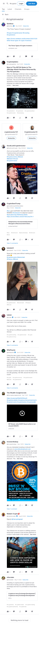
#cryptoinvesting (11, 334)
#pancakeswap (12, 214)
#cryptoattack (11, 111)
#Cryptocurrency (12, 157)
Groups (26, 9)
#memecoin (16, 213)
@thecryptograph (17, 519)
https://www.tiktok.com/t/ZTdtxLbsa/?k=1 (20, 216)
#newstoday (20, 113)
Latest (9, 9)
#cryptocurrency (11, 336)
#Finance (9, 259)
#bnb (25, 214)
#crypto (30, 334)
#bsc (8, 211)
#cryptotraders (22, 402)
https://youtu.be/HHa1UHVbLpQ (17, 398)
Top (3, 9)
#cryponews (10, 604)
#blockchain (21, 257)
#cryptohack (19, 111)
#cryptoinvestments (12, 606)
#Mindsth (10, 159)
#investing (26, 33)
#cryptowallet (31, 402)
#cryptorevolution (12, 400)
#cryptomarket (17, 379)
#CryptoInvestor (12, 160)
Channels (18, 9)
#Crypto (9, 33)
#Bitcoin (15, 259)
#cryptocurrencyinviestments (27, 400)
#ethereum (20, 214)
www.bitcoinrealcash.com (22, 449)
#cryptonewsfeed (29, 111)
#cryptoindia (22, 606)
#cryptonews (11, 35)
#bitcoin (20, 157)
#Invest (15, 159)
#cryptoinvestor (17, 33)
